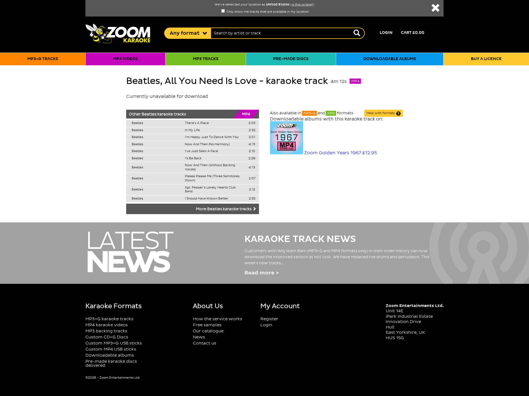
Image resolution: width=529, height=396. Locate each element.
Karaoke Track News (300, 239)
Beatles (149, 114)
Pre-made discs (291, 58)
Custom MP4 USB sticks (110, 349)
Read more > (261, 273)
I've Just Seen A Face (201, 151)
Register (269, 319)
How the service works (217, 319)
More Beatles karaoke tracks (224, 209)
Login (386, 33)
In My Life (192, 130)
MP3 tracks (205, 58)
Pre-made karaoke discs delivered (111, 363)
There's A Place (197, 123)
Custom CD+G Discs (106, 337)
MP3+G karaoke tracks (109, 319)
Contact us (204, 343)
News (199, 337)
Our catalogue (208, 331)
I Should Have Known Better (206, 199)
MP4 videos (125, 58)
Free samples (207, 325)
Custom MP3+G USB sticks (113, 343)
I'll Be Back (193, 158)
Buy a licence (486, 58)
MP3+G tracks (42, 58)
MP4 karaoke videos (106, 325)
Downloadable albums (389, 58)
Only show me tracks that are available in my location (267, 12)
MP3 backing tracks (106, 331)
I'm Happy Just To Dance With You (212, 137)
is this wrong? (302, 5)
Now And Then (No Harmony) (207, 144)
